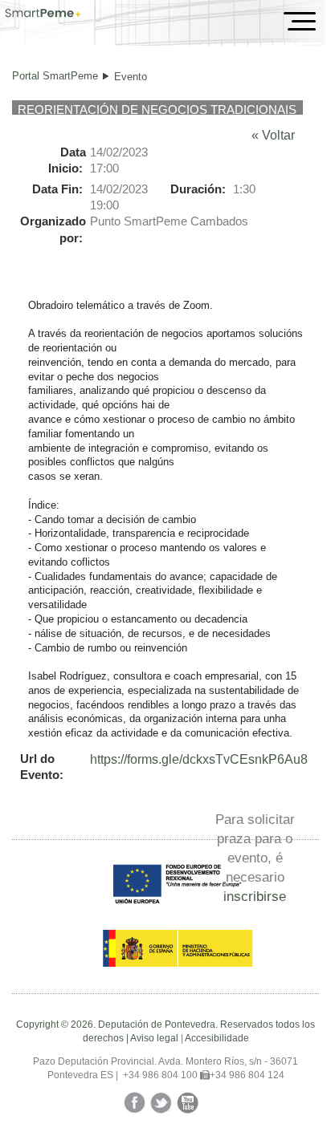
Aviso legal (154, 1038)
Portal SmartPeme (55, 76)
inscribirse (254, 896)
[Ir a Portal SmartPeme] (43, 14)
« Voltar (273, 135)
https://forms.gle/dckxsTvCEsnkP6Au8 (199, 759)
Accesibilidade (217, 1038)
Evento (130, 77)
